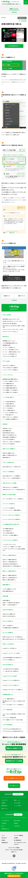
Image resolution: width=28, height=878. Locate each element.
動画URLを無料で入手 (14, 748)
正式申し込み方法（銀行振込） (10, 323)
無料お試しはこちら (14, 876)
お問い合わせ (4, 837)
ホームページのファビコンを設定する (11, 519)
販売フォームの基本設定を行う (10, 577)
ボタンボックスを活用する (9, 444)
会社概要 (16, 837)
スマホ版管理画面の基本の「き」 (10, 343)
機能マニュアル (17, 800)
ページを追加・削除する (8, 403)
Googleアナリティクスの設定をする (11, 680)
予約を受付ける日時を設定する (10, 564)
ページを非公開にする (8, 415)
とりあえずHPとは (5, 820)
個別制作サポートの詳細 (14, 761)
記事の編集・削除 (7, 430)
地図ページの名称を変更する (10, 605)
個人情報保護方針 (17, 840)
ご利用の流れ (17, 826)
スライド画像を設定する (8, 383)
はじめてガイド (4, 800)
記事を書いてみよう (7, 428)
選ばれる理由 (17, 820)
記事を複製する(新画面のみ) (10, 437)
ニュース (3, 835)
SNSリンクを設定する (8, 625)
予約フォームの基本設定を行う (10, 561)
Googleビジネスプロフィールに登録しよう (13, 689)
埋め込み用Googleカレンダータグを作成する (14, 639)
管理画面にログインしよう (9, 341)
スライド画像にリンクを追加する (10, 390)
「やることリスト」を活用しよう (10, 356)
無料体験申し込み (5, 828)
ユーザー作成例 (17, 805)
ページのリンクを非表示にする (10, 412)
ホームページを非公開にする (10, 354)
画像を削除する (6, 457)
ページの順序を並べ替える (9, 406)
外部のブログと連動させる (9, 614)
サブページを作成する (8, 408)
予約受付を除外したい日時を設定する (12, 566)
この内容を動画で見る (13, 46)
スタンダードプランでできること (10, 331)
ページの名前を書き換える (9, 401)
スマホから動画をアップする (9, 589)
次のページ (21, 296)
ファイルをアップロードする (9, 544)
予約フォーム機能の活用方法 (10, 559)
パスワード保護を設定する (9, 410)
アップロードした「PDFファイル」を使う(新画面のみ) (14, 549)
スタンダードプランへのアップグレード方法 (13, 329)
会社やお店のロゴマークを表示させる (12, 466)
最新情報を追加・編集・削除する (10, 379)
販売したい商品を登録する (9, 580)
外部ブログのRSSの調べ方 (9, 616)
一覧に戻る (14, 12)
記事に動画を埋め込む (8, 591)
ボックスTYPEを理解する (9, 439)
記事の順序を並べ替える (8, 433)
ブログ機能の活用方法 (8, 528)
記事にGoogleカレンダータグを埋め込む (12, 637)
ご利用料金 (3, 823)
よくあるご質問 (17, 803)
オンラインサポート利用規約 (14, 847)
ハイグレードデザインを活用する (10, 370)
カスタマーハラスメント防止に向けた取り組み (14, 849)
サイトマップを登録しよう (9, 660)
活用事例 (16, 823)
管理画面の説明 (6, 345)
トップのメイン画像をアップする (10, 381)
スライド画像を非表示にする (9, 385)
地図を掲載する (6, 600)
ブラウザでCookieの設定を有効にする (12, 729)
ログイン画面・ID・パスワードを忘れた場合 (13, 720)
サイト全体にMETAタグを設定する (11, 669)
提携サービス (14, 851)
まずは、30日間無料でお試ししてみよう (14, 778)
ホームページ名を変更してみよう (11, 349)
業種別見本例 (4, 805)
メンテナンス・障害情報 (18, 835)
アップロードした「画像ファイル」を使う (12, 546)
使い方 (2, 826)
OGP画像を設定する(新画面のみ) (11, 627)
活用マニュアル (4, 808)
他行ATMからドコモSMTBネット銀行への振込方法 (14, 326)
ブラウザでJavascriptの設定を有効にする (13, 731)
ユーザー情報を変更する (9, 699)
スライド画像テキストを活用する (10, 392)
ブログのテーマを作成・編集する (10, 535)
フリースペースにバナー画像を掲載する (12, 510)
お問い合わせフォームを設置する (10, 487)
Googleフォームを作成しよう (10, 648)
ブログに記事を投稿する (8, 533)
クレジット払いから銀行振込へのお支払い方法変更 (14, 714)
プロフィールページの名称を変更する (12, 478)
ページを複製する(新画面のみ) (10, 419)
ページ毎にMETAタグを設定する (11, 671)
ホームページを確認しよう (9, 347)
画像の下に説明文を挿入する (10, 455)
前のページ (7, 296)
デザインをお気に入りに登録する (10, 367)
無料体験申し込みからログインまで (11, 319)
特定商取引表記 (4, 842)
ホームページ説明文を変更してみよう (12, 352)
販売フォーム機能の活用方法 (10, 575)
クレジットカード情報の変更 (9, 717)
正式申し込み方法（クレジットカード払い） (13, 321)
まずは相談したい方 (14, 785)
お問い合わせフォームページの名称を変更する (14, 489)
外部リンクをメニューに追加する (10, 417)
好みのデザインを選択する (9, 365)
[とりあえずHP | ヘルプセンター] (10, 2)
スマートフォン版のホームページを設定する (13, 499)
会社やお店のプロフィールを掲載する (11, 476)
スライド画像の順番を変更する (10, 388)
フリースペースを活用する (9, 508)
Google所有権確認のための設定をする (12, 657)
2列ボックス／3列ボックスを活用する (12, 441)
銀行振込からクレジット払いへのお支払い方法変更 (14, 701)
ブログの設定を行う (7, 531)
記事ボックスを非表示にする (9, 435)
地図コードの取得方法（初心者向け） (11, 602)
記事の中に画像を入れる (9, 453)
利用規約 (3, 840)
